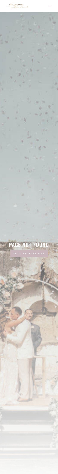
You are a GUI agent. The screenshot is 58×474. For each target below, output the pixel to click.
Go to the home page (29, 253)
